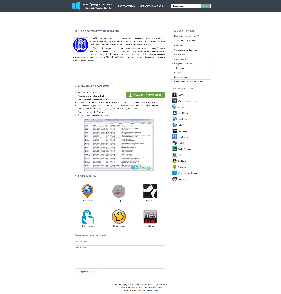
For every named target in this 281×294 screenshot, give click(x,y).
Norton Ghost (119, 226)
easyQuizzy (183, 137)
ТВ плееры (179, 68)
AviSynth (182, 167)
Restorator (150, 226)
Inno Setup (182, 119)
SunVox (181, 95)
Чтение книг (179, 72)
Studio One (150, 200)
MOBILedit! (183, 155)
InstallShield (183, 113)
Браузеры (178, 45)
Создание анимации (183, 63)
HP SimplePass (87, 226)
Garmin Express (88, 200)
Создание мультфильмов (185, 50)
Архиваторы (179, 54)
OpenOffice (183, 107)
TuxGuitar (182, 161)
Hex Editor (182, 131)
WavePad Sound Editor (188, 101)
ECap (119, 200)
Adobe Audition (184, 149)
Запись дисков (180, 77)
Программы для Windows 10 (186, 36)
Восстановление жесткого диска (188, 82)
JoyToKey (182, 143)
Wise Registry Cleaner (187, 173)
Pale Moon (182, 125)
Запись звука (180, 59)
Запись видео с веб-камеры (186, 41)
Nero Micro (182, 179)
